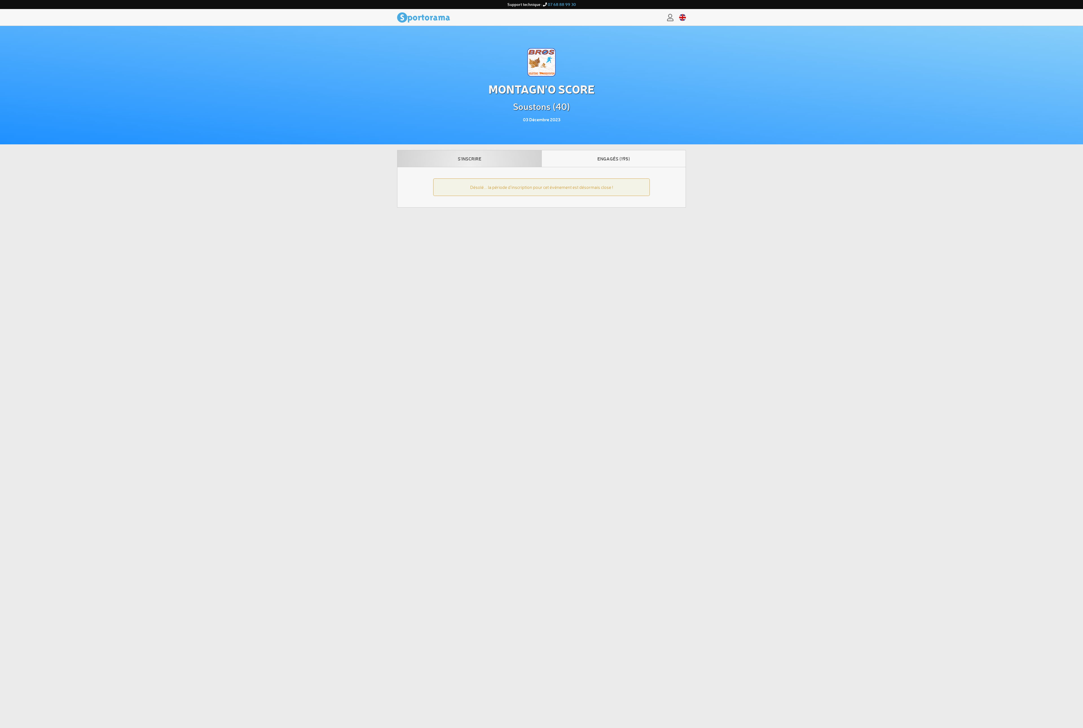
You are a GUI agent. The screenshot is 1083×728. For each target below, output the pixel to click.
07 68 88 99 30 (562, 4)
